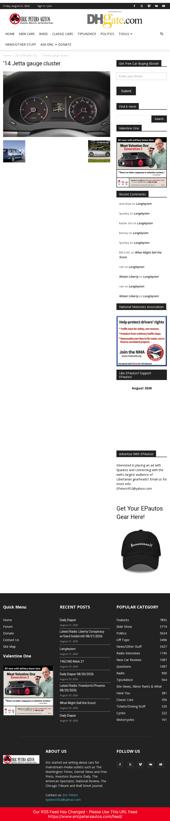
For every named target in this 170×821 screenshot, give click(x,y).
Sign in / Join (44, 6)
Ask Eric (47, 44)
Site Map (9, 646)
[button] (161, 34)
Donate (64, 44)
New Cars (27, 34)
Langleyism (143, 204)
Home (10, 34)
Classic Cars (62, 34)
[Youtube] (163, 6)
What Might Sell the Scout (78, 703)
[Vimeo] (149, 6)
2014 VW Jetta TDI (26, 55)
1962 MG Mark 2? (72, 661)
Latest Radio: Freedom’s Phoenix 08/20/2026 (82, 688)
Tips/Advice (86, 34)
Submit (126, 91)
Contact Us (11, 640)
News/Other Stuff (20, 44)
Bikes (43, 34)
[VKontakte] (156, 6)
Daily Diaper (68, 620)
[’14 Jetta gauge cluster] (56, 136)
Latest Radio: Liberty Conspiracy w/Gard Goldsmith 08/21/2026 (82, 634)
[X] (141, 6)
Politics (107, 34)
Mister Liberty (128, 277)
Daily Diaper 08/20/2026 (77, 674)
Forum (8, 626)
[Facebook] (134, 6)
